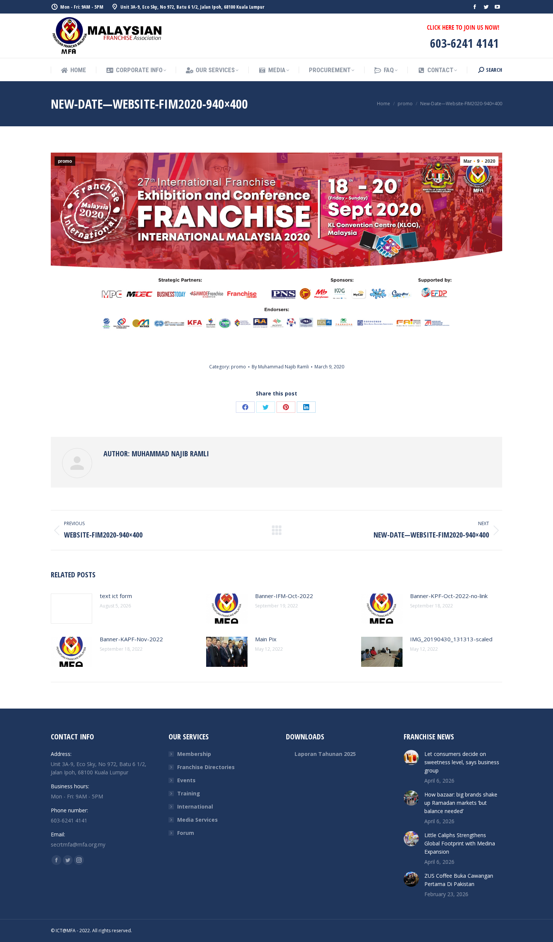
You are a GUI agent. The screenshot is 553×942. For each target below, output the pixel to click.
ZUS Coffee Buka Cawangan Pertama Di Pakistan (458, 879)
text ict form (116, 596)
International (195, 806)
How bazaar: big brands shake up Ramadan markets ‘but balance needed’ (460, 803)
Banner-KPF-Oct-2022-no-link (449, 596)
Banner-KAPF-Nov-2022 (131, 639)
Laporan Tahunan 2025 (325, 753)
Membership (194, 753)
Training (188, 793)
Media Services (197, 819)
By (280, 366)
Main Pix (265, 639)
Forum (185, 832)
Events (186, 780)
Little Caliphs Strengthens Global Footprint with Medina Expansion (459, 843)
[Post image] (71, 609)
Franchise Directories (206, 767)
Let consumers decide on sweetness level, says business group (461, 762)
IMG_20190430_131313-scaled (451, 639)
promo (65, 161)
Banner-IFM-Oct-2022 (284, 596)
